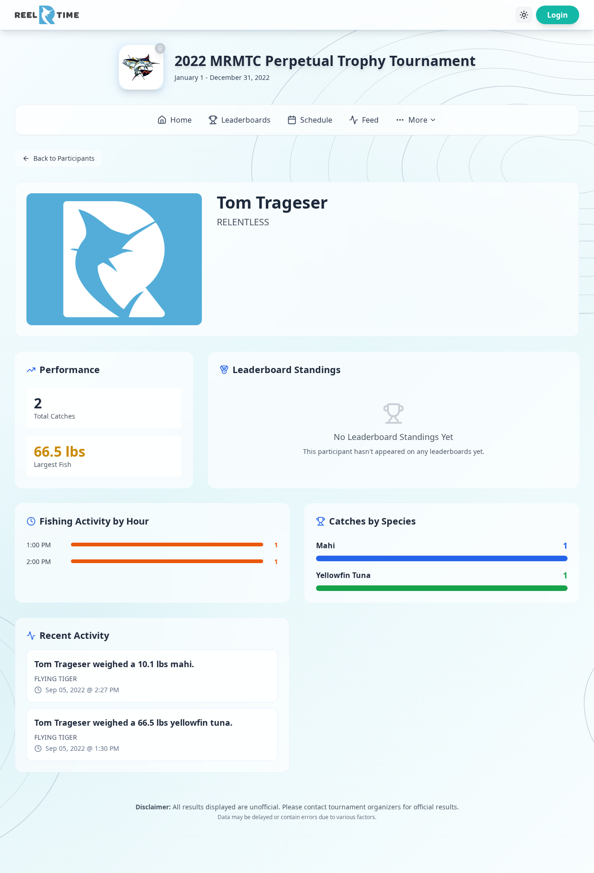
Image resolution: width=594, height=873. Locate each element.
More (417, 120)
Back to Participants (64, 158)
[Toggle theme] (524, 15)
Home (181, 120)
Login (557, 15)
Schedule (316, 120)
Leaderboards (246, 120)
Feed (370, 120)
